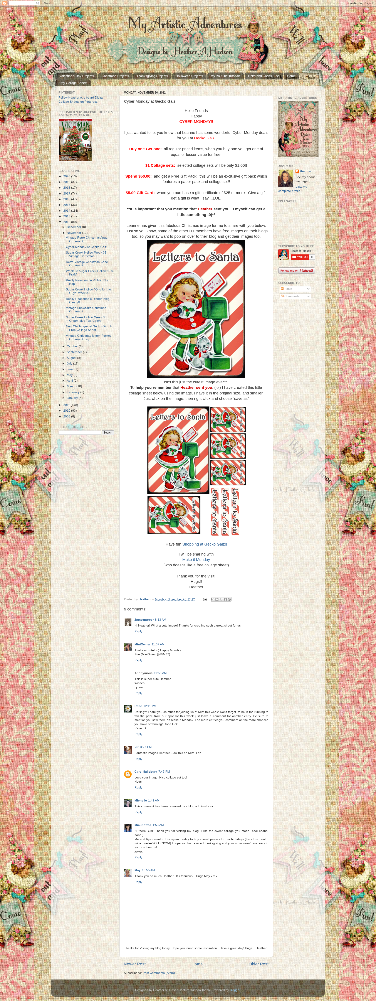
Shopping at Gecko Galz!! (204, 544)
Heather (305, 171)
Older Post (259, 964)
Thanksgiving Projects (152, 76)
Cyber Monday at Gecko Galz (86, 247)
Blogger (235, 990)
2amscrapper (144, 619)
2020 (67, 176)
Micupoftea (142, 825)
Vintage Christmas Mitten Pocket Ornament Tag (88, 337)
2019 (67, 182)
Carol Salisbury (145, 771)
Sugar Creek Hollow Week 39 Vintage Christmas (86, 254)
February (73, 392)
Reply (138, 631)
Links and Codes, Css (264, 76)
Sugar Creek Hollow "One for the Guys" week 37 (88, 291)
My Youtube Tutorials (225, 76)
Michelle (140, 800)
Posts (288, 288)
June (70, 369)
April (70, 380)
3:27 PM (146, 747)
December (74, 227)
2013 (67, 216)
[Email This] (213, 599)
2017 (67, 193)
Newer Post (135, 964)
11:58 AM (160, 673)
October (73, 346)
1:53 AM (158, 825)
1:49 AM (153, 800)
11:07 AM (158, 644)
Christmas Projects (115, 76)
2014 (67, 210)
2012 (67, 222)
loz (136, 747)
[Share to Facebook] (225, 599)
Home (291, 76)
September (75, 352)
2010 (67, 410)
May (137, 870)
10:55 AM (148, 870)
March (71, 386)
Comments (291, 296)
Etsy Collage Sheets (73, 83)
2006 (67, 416)
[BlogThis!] (217, 599)
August (72, 358)
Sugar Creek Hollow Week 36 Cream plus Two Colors (86, 319)
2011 (67, 405)
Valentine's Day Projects (76, 76)
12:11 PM (149, 706)
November (74, 232)
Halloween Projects (189, 76)
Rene (138, 706)
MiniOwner (142, 644)
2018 (67, 187)
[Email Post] (205, 599)
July (70, 363)
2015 (67, 204)
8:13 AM (160, 619)
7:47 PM (164, 771)
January (73, 397)
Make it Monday (196, 559)
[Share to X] (221, 599)
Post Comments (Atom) (159, 973)
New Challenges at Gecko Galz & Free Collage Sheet (89, 328)
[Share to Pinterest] (229, 599)
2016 (67, 199)
